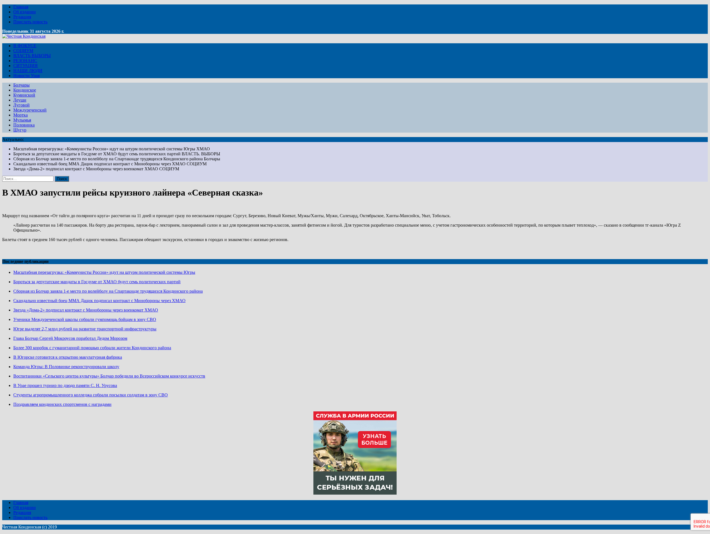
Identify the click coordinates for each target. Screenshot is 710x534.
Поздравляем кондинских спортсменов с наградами (62, 404)
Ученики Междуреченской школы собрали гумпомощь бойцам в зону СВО (84, 319)
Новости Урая (26, 75)
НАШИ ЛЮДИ (27, 70)
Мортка (20, 115)
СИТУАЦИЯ (25, 65)
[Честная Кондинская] (23, 36)
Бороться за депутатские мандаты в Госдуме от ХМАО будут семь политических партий (97, 281)
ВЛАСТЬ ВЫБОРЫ (32, 55)
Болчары (21, 85)
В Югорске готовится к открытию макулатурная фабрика (67, 357)
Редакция (22, 16)
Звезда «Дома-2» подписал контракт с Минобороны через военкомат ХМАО (85, 310)
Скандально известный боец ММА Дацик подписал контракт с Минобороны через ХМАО (99, 300)
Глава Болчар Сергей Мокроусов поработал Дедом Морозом (70, 338)
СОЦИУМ (23, 50)
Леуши (19, 100)
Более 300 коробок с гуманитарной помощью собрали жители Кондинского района (92, 347)
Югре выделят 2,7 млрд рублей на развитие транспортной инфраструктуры (84, 329)
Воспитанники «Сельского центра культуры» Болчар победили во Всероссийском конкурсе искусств (109, 376)
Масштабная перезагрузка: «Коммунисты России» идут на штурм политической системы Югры (104, 272)
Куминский (24, 95)
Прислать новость (30, 21)
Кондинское (24, 90)
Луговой (21, 105)
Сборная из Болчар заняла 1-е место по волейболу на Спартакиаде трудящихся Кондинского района (108, 291)
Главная (20, 6)
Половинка (24, 125)
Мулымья (22, 120)
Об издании (24, 11)
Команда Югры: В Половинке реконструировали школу (66, 366)
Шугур (19, 130)
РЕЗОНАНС (25, 60)
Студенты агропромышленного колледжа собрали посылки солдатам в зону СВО (90, 395)
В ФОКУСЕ (24, 45)
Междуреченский (30, 110)
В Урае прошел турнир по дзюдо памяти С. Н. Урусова (65, 385)
